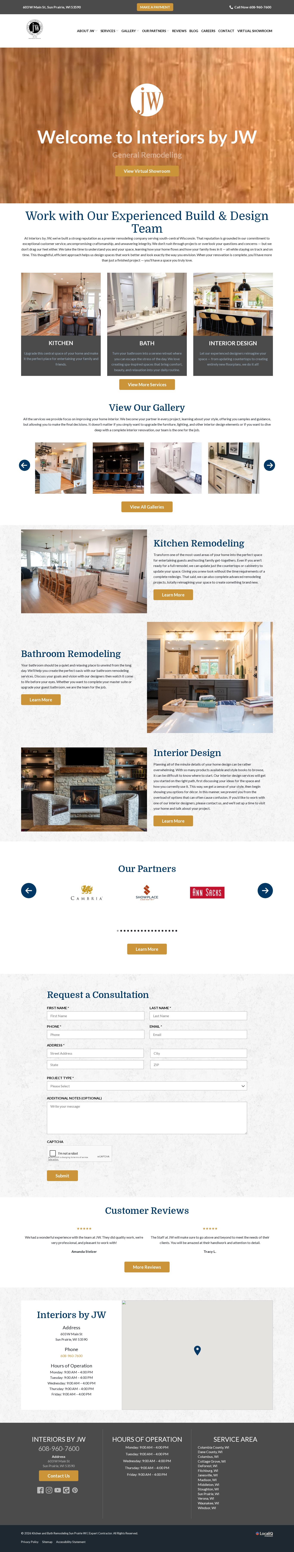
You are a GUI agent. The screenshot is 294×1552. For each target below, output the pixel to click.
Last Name (162, 1008)
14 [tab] (162, 931)
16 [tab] (169, 931)
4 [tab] (128, 931)
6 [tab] (135, 931)
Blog (193, 31)
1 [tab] (118, 931)
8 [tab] (142, 931)
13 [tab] (159, 931)
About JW (85, 31)
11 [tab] (152, 931)
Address (57, 1045)
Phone (55, 1026)
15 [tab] (166, 931)
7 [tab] (138, 931)
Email (157, 1026)
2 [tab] (121, 931)
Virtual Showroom (254, 31)
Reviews (179, 31)
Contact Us (59, 1475)
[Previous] (24, 465)
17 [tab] (173, 931)
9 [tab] (145, 931)
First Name (59, 1008)
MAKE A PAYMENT (155, 7)
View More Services (147, 384)
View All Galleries (147, 506)
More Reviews (147, 1267)
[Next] (269, 465)
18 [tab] (176, 931)
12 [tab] (155, 931)
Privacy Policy (30, 1542)
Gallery (128, 31)
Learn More (173, 594)
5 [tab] (131, 931)
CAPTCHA (55, 1141)
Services (108, 31)
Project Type (62, 1078)
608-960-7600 (71, 1356)
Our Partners (154, 31)
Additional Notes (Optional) (74, 1098)
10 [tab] (149, 931)
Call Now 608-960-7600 (252, 7)
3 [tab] (124, 931)
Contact (226, 31)
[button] (197, 1351)
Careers (208, 31)
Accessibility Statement (70, 1542)
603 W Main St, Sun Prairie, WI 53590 (52, 7)
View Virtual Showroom (147, 171)
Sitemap (47, 1542)
